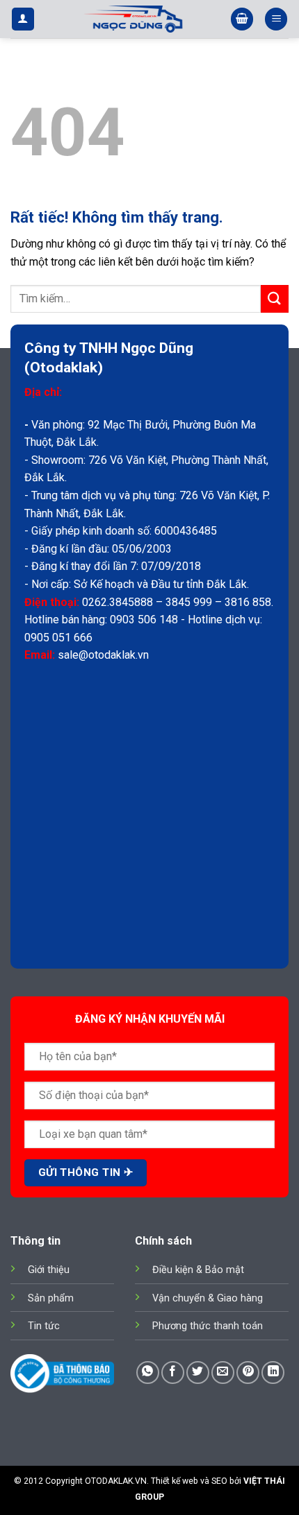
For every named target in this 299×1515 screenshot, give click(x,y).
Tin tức (44, 1326)
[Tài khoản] (23, 19)
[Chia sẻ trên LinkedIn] (272, 1372)
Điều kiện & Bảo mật (198, 1270)
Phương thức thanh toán (207, 1326)
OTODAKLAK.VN (116, 1481)
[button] (242, 19)
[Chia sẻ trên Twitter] (197, 1372)
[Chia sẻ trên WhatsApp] (147, 1372)
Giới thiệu (49, 1270)
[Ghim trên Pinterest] (247, 1372)
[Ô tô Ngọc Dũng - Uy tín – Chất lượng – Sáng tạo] (133, 19)
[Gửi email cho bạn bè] (222, 1372)
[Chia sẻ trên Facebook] (172, 1372)
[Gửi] (275, 298)
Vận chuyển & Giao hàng (207, 1298)
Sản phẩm (51, 1298)
